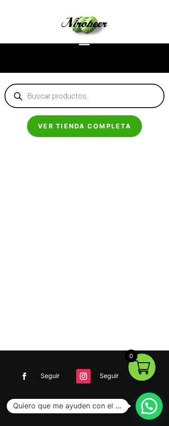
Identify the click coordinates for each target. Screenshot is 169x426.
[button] (149, 406)
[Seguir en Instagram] (83, 376)
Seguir (50, 375)
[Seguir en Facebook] (24, 376)
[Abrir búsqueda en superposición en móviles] (84, 96)
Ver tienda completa (84, 126)
